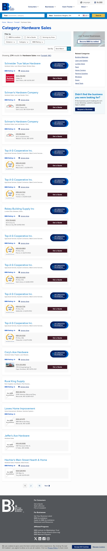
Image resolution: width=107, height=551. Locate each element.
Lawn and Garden (81, 60)
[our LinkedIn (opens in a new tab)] (39, 540)
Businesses (49, 7)
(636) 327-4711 (20, 419)
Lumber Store (80, 64)
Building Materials (81, 57)
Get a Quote (31, 37)
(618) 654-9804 (20, 248)
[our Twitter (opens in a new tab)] (35, 540)
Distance (9, 42)
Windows (78, 77)
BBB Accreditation (40, 518)
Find (5, 15)
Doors (77, 80)
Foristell (16, 22)
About (83, 7)
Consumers (32, 7)
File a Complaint (40, 508)
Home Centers (80, 70)
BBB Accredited (14, 37)
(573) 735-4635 (10, 220)
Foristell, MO (46, 55)
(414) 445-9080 (21, 443)
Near (51, 15)
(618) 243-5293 (20, 163)
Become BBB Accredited (89, 41)
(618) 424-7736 (20, 306)
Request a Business (84, 109)
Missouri (10, 22)
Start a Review (39, 506)
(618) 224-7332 (20, 192)
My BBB (99, 2)
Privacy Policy (53, 548)
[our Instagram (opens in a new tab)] (48, 540)
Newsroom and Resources (43, 522)
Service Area (25, 71)
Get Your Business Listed (43, 516)
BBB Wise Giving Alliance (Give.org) (47, 532)
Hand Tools (79, 83)
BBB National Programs (42, 534)
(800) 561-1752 (20, 392)
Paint (77, 67)
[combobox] (26, 15)
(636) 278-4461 (20, 76)
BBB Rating (36, 42)
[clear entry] (79, 15)
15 (40, 486)
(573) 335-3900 (21, 365)
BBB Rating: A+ (10, 129)
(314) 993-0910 (20, 105)
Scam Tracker (67, 7)
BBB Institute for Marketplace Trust (46, 530)
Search (98, 15)
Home (4, 22)
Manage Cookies (99, 547)
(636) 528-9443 (21, 471)
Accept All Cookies (81, 547)
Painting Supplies (81, 73)
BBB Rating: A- (10, 387)
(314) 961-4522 (20, 134)
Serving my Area (49, 37)
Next (46, 486)
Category (22, 42)
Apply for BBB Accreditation (44, 520)
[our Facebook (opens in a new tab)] (44, 540)
